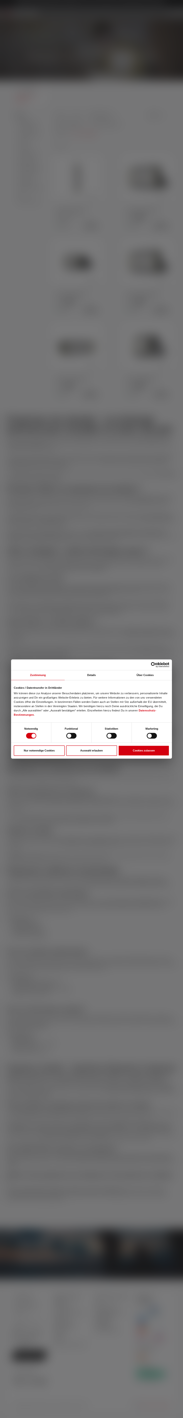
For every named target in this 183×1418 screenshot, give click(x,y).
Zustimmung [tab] (38, 675)
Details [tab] (91, 675)
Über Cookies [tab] (145, 675)
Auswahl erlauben (91, 750)
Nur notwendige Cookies (39, 750)
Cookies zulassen (144, 750)
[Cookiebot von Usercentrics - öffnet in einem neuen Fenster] (153, 664)
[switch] (71, 736)
